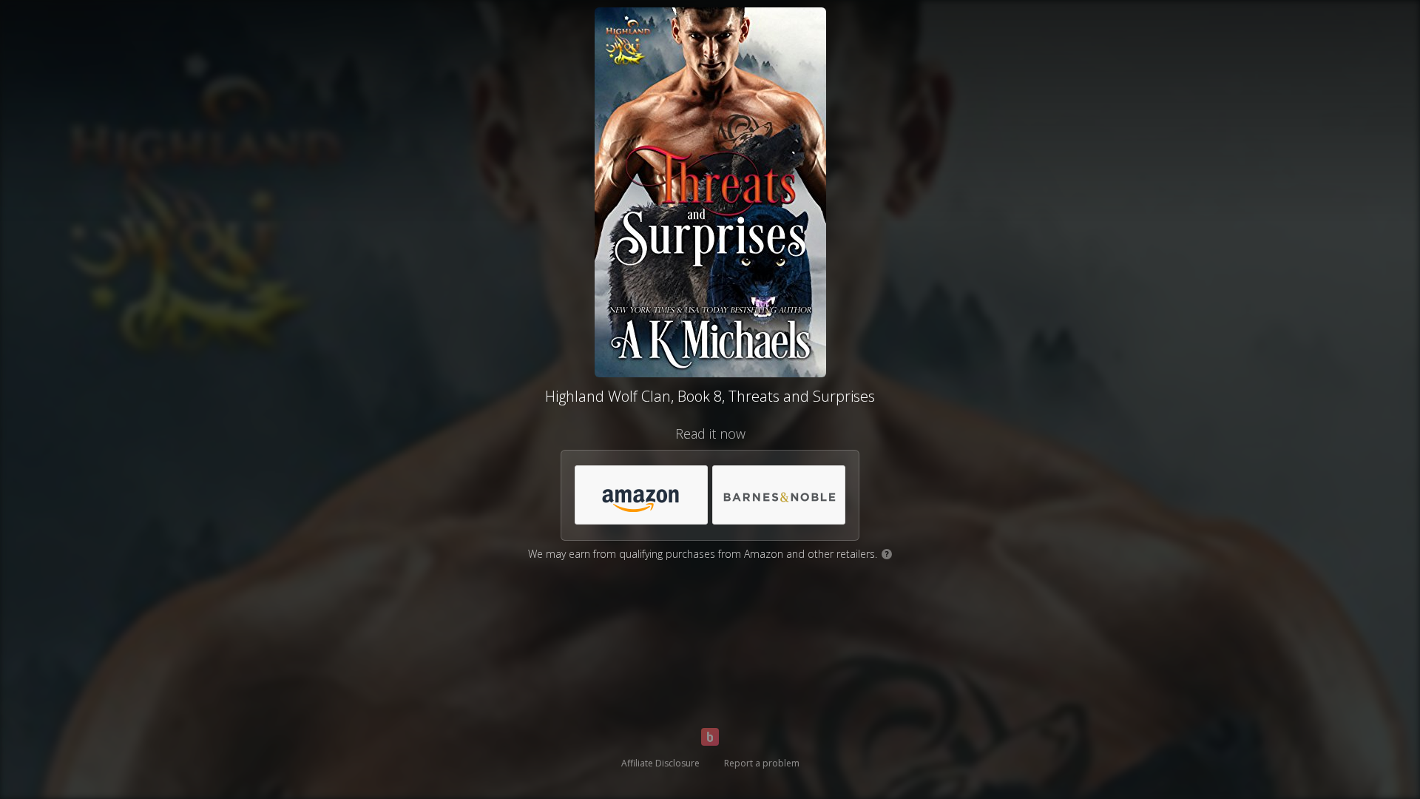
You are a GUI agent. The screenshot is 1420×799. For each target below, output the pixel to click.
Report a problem (761, 763)
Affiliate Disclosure (660, 763)
